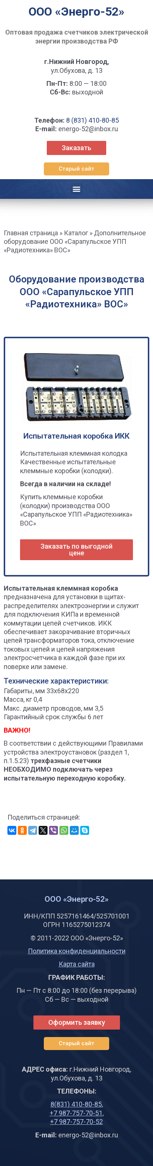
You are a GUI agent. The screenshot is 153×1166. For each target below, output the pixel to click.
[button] (76, 168)
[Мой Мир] (74, 830)
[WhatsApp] (63, 830)
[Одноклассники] (22, 830)
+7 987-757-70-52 (76, 1121)
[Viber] (53, 830)
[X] (43, 830)
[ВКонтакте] (11, 830)
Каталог (76, 233)
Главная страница (31, 233)
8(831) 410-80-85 (76, 1104)
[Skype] (84, 830)
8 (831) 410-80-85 (92, 120)
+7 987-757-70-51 (76, 1113)
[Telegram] (32, 830)
